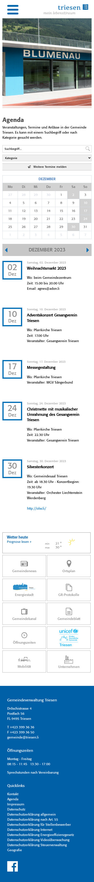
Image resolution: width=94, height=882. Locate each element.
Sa (73, 187)
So (85, 187)
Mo (10, 187)
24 (85, 219)
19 (24, 219)
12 (24, 211)
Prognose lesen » (19, 542)
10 (85, 203)
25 (10, 227)
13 (36, 211)
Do (48, 187)
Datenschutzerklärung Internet (29, 830)
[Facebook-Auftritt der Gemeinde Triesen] (12, 871)
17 (85, 211)
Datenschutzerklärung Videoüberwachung (38, 840)
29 (36, 195)
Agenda (12, 799)
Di (23, 187)
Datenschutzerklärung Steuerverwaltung (37, 845)
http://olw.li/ (36, 508)
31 (85, 227)
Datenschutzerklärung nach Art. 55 (32, 819)
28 (24, 195)
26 (24, 227)
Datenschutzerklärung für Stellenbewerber (39, 824)
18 (10, 219)
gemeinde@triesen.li (23, 737)
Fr (61, 187)
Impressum (15, 804)
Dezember (47, 179)
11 (10, 211)
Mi (36, 187)
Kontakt (12, 794)
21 (48, 219)
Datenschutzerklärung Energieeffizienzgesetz (40, 835)
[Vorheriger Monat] (6, 250)
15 (61, 211)
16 (73, 211)
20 (36, 219)
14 (48, 211)
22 (61, 219)
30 (48, 195)
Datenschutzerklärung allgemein (31, 814)
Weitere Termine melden (49, 166)
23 (73, 219)
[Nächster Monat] (88, 250)
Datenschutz (16, 809)
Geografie (14, 850)
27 (10, 195)
